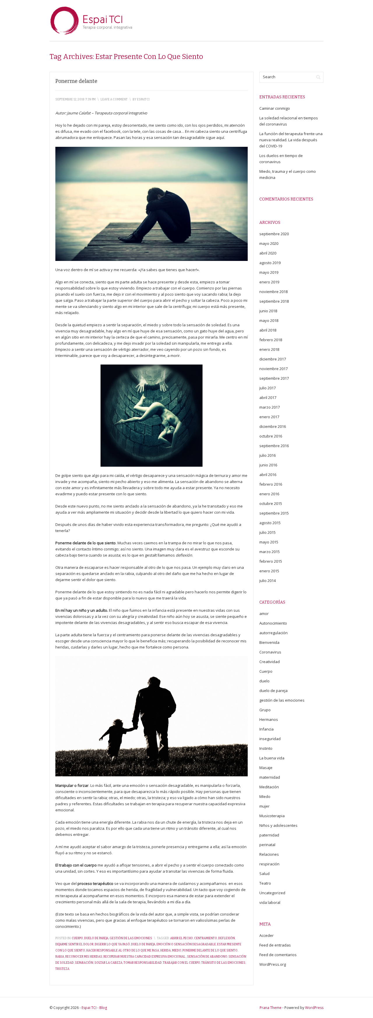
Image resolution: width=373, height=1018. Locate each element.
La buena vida (271, 758)
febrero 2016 (270, 484)
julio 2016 (267, 455)
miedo (176, 950)
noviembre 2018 (273, 291)
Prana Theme (270, 1007)
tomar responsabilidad (143, 963)
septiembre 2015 (274, 513)
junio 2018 (268, 310)
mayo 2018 (268, 320)
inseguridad (270, 738)
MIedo (264, 796)
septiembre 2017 (274, 378)
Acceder (266, 935)
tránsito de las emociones (223, 963)
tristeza (62, 969)
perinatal (267, 844)
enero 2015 (269, 571)
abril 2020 (267, 253)
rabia (59, 956)
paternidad (269, 835)
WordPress (314, 1007)
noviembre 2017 (273, 368)
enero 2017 (269, 416)
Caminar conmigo (274, 108)
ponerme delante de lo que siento (209, 950)
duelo (264, 681)
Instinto (265, 748)
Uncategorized (272, 892)
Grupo (265, 709)
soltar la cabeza (108, 963)
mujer (264, 806)
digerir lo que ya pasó (112, 944)
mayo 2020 (268, 243)
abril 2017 (267, 397)
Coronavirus (270, 652)
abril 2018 (267, 330)
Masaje (265, 767)
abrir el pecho (181, 938)
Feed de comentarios (278, 954)
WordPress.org (272, 964)
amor (264, 613)
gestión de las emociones (131, 938)
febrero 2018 (270, 339)
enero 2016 (269, 493)
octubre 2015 (270, 503)
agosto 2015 (270, 522)
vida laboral (269, 902)
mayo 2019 (268, 272)
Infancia (266, 729)
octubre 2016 (270, 436)
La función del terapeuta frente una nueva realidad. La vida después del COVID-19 (291, 140)
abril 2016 (267, 474)
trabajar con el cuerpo (181, 963)
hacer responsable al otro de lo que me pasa (122, 950)
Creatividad (269, 661)
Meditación (269, 786)
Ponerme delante (76, 81)
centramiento (205, 938)
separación (84, 963)
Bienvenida (269, 642)
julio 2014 (267, 580)
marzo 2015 (269, 551)
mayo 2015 (268, 542)
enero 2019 (269, 282)
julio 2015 (267, 532)
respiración (269, 864)
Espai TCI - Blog (94, 1007)
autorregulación (273, 632)
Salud (264, 873)
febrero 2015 (270, 561)
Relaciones (269, 854)
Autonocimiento (273, 623)
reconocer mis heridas (83, 956)
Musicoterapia (272, 815)
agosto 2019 (270, 262)
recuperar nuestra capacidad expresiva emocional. (144, 956)
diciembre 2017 (272, 359)
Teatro (265, 883)
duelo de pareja (96, 938)
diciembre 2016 (272, 426)
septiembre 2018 (274, 301)
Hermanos (268, 719)
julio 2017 (267, 388)
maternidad (269, 777)
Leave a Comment (114, 99)
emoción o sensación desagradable (186, 944)
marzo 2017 (269, 407)
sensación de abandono (207, 956)
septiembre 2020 (274, 233)
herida (165, 950)
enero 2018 (269, 349)
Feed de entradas (275, 945)
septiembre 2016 (274, 445)
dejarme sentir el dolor (74, 944)
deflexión (226, 938)
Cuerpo (77, 938)
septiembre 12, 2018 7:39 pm (75, 99)
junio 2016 (268, 465)
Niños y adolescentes (278, 825)
